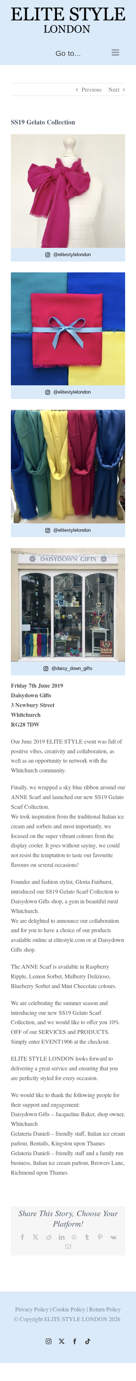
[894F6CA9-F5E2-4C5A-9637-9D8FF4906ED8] (68, 137)
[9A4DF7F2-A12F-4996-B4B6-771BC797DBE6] (68, 275)
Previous (92, 89)
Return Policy (105, 1309)
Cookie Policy (70, 1309)
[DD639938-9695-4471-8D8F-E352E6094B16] (68, 550)
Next (113, 89)
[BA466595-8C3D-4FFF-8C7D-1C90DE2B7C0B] (68, 412)
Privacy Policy (32, 1309)
